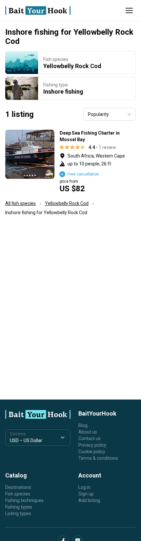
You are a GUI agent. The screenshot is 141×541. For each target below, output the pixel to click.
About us (87, 432)
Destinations (18, 487)
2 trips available (98, 161)
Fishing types (18, 507)
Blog (83, 425)
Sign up (86, 493)
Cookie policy (91, 451)
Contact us (89, 438)
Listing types (18, 513)
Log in (84, 487)
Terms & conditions (98, 458)
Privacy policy (92, 445)
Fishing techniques (24, 500)
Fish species (17, 493)
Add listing (89, 500)
